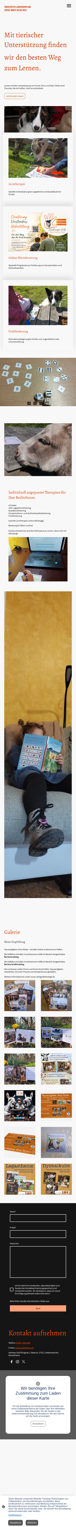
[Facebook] (29, 403)
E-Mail (13, 1227)
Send (38, 1308)
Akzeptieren (38, 1424)
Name (13, 1211)
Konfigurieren (15, 1515)
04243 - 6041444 (23, 1342)
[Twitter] (41, 403)
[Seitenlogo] (20, 19)
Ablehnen (32, 1523)
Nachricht (14, 1243)
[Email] (47, 403)
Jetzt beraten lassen (15, 96)
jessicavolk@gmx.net (24, 1347)
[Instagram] (35, 403)
